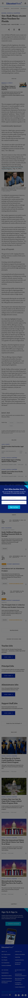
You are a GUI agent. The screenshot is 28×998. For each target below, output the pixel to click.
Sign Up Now (14, 507)
